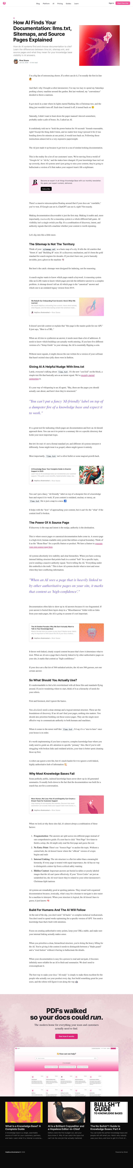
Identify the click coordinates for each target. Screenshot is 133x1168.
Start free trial (122, 3)
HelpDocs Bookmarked (12, 1152)
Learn (76, 3)
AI (53, 3)
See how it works (66, 1036)
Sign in (111, 3)
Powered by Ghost (122, 1152)
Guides (68, 3)
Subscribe (46, 189)
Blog (38, 3)
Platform (46, 3)
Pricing (60, 3)
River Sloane (24, 60)
